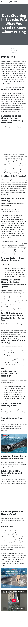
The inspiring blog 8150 (9, 2)
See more (8, 237)
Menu (23, 1)
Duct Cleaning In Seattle (14, 77)
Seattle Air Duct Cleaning (9, 103)
